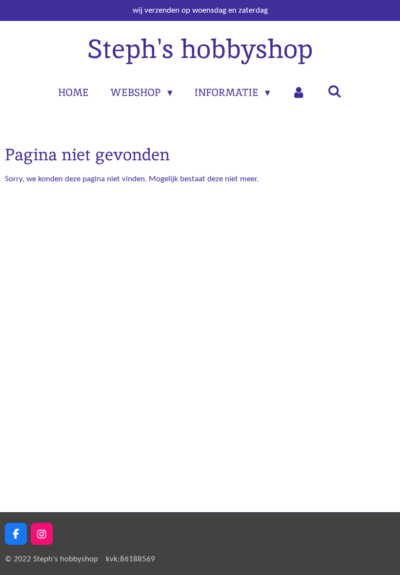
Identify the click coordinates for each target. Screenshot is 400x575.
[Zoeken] (334, 91)
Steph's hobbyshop (200, 49)
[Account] (298, 92)
